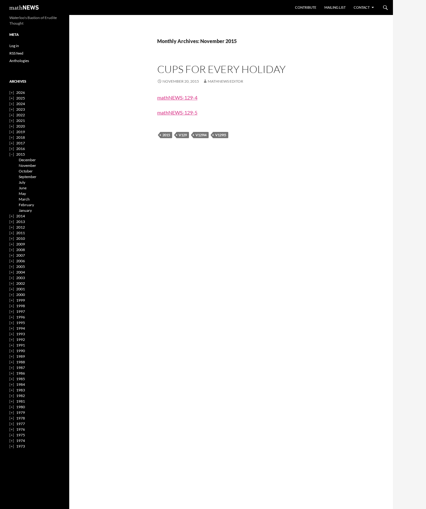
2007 (20, 255)
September (27, 176)
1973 (20, 446)
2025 (20, 98)
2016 (20, 148)
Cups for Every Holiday (221, 69)
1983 (20, 390)
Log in (14, 45)
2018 (20, 137)
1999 (20, 300)
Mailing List (335, 7)
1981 (20, 401)
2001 (20, 289)
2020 (20, 126)
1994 (20, 328)
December (27, 160)
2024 (20, 103)
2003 (20, 277)
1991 (20, 345)
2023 (20, 109)
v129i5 (220, 135)
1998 (20, 305)
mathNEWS (24, 7)
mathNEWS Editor (225, 81)
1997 (20, 311)
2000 (20, 294)
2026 (20, 92)
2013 (20, 221)
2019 (20, 131)
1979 (20, 412)
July (22, 182)
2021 (20, 120)
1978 (20, 418)
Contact (362, 7)
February (26, 204)
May (22, 193)
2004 (20, 272)
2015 (166, 135)
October (26, 171)
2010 (20, 238)
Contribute (305, 7)
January (25, 210)
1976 (20, 429)
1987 (20, 367)
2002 (20, 283)
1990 (20, 350)
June (23, 188)
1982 (20, 395)
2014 (20, 216)
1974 (20, 440)
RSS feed (16, 53)
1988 (20, 362)
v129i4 (201, 135)
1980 (20, 407)
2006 (20, 261)
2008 (20, 249)
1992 (20, 339)
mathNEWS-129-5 (177, 112)
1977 (20, 423)
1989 (20, 356)
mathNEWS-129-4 (177, 97)
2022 (20, 115)
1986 (20, 373)
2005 (20, 266)
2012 (20, 227)
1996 (20, 317)
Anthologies (19, 60)
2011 (20, 232)
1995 (20, 322)
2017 (20, 143)
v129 (183, 135)
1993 (20, 334)
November (27, 165)
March (24, 199)
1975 (20, 435)
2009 (20, 244)
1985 (20, 378)
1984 (20, 384)
